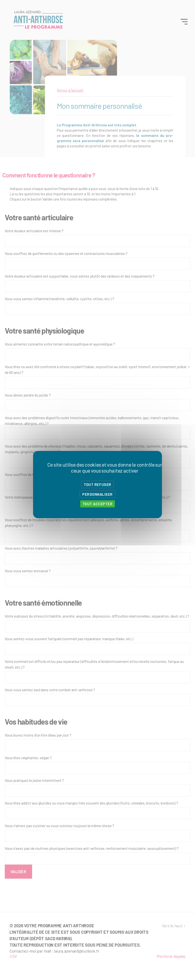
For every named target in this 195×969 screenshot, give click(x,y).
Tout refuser (97, 484)
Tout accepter (98, 504)
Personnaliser (97, 494)
